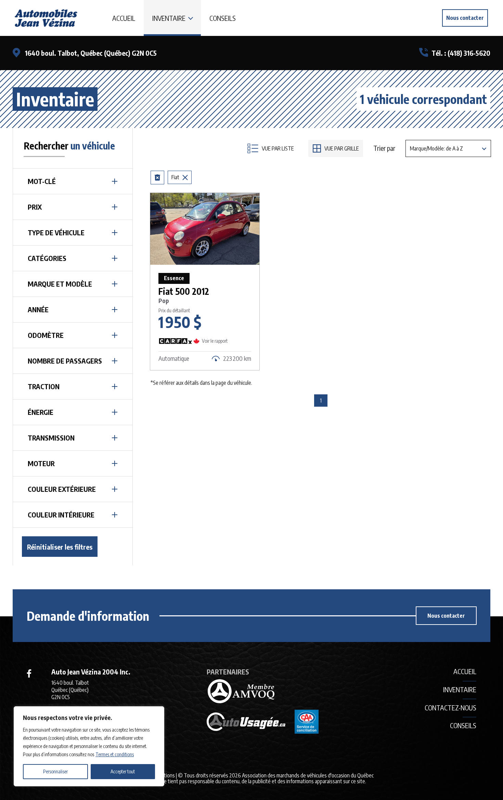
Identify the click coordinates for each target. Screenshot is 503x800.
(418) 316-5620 (469, 53)
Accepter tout (123, 771)
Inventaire (168, 18)
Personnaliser (55, 771)
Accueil (123, 18)
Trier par (384, 148)
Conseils (222, 18)
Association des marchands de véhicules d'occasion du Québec (308, 775)
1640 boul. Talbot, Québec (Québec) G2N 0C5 (91, 53)
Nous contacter (465, 17)
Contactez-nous (450, 707)
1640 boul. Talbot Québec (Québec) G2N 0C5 (70, 689)
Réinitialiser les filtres (59, 546)
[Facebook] (29, 673)
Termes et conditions (114, 754)
